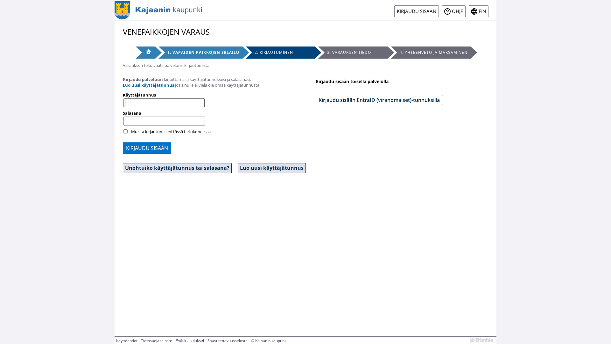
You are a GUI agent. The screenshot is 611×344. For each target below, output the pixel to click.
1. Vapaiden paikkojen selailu (203, 52)
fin (482, 11)
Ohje (457, 11)
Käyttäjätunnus (139, 95)
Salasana (132, 113)
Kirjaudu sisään (416, 11)
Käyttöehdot (126, 340)
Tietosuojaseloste (156, 340)
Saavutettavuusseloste (227, 340)
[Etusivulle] (158, 10)
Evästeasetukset (190, 341)
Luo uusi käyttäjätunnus (148, 85)
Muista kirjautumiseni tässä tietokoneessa (171, 131)
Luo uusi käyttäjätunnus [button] (272, 167)
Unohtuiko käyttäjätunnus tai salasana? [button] (177, 167)
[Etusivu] (145, 53)
